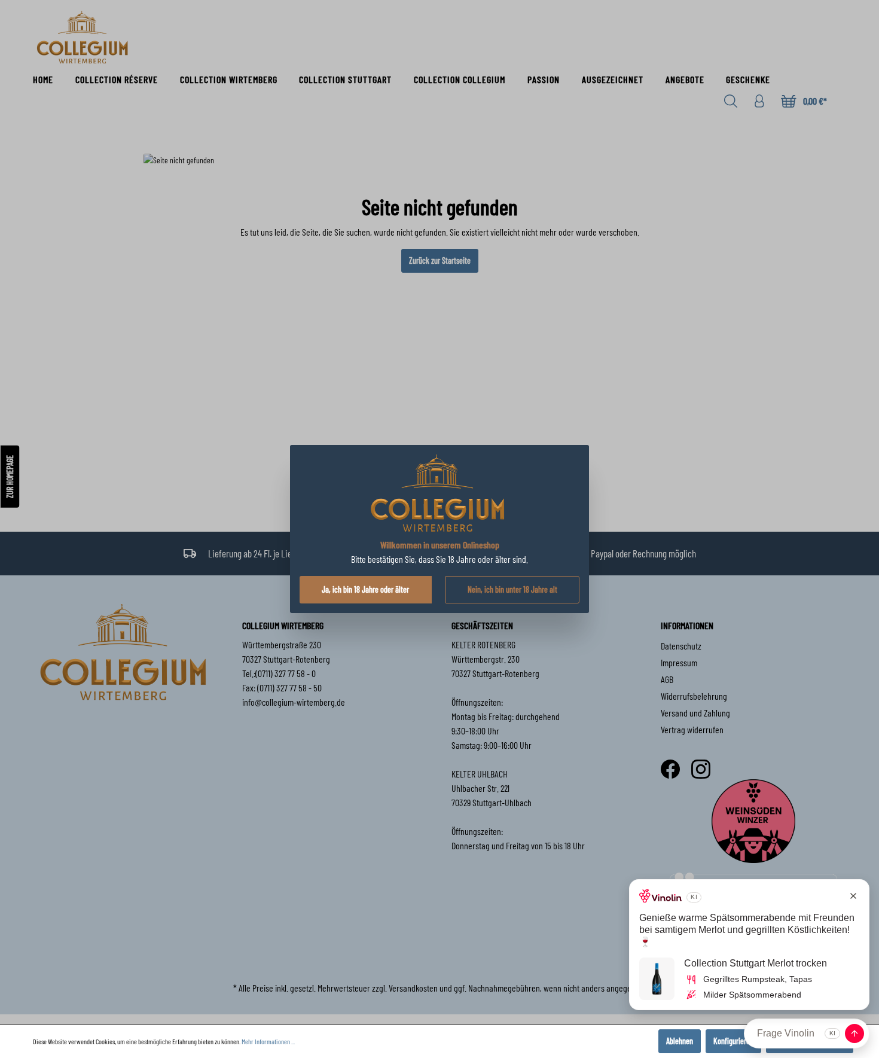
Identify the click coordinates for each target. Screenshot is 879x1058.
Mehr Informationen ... (268, 1041)
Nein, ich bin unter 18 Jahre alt (512, 589)
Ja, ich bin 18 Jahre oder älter (365, 589)
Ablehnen (679, 1041)
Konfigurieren (733, 1041)
